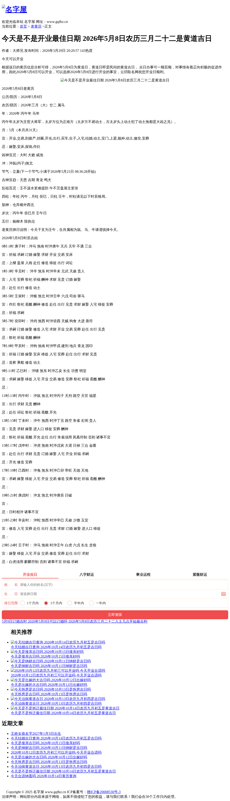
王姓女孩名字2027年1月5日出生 (36, 733)
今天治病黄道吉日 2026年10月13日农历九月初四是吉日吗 (56, 766)
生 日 (11, 594)
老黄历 (36, 26)
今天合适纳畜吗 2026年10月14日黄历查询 (43, 776)
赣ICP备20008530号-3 (104, 792)
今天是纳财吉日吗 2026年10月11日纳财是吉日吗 (49, 748)
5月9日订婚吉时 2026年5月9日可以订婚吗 (34, 621)
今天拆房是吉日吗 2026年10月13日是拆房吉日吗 (49, 762)
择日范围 (11, 603)
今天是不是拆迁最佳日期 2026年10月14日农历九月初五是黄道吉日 (63, 771)
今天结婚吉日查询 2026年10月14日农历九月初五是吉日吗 (56, 738)
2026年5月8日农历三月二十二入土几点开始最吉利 (107, 621)
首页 (23, 26)
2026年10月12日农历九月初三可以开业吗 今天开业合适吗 (56, 752)
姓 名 (11, 585)
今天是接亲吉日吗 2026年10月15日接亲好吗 (45, 743)
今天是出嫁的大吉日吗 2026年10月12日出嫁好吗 (49, 757)
